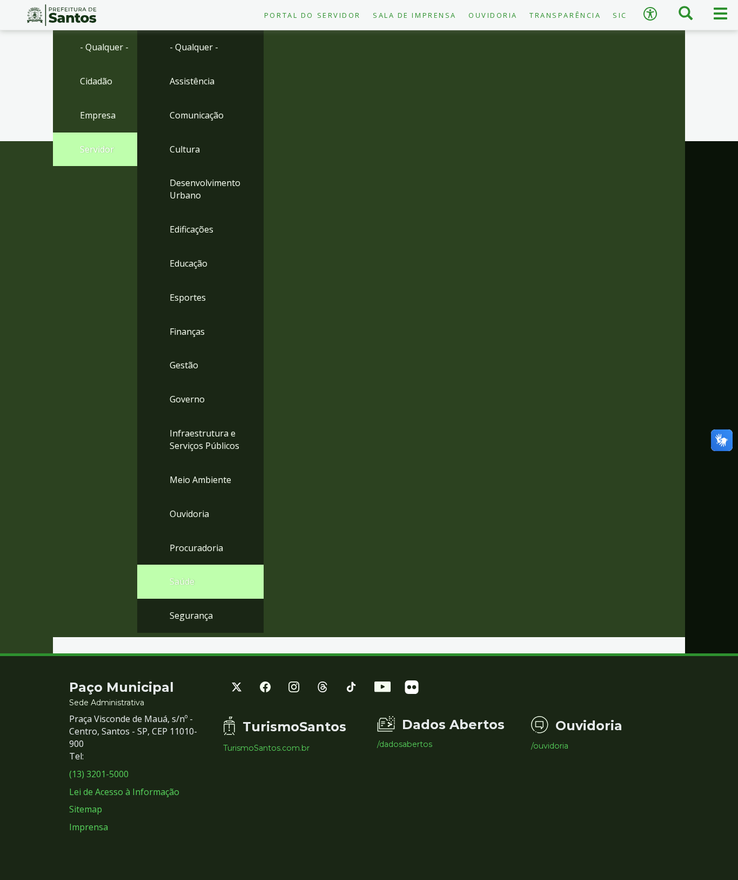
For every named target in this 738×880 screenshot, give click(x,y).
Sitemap (85, 809)
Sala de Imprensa (415, 15)
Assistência (192, 81)
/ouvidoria (549, 746)
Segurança (191, 615)
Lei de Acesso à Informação (124, 792)
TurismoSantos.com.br (266, 748)
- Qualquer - (104, 47)
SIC (620, 15)
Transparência (565, 15)
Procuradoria (196, 548)
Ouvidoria (493, 15)
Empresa (98, 115)
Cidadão (96, 81)
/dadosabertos (404, 744)
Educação (188, 263)
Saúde (182, 581)
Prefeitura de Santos (61, 15)
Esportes (188, 297)
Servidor (97, 149)
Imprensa (88, 827)
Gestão (184, 365)
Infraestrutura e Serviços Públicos (204, 439)
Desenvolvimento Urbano (205, 189)
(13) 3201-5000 (99, 774)
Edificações (191, 229)
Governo (187, 399)
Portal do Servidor (312, 15)
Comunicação (197, 115)
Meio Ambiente (200, 480)
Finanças (187, 332)
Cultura (185, 149)
